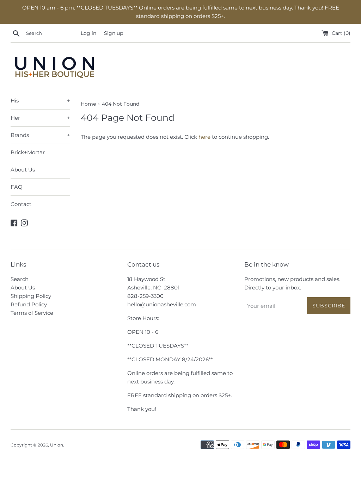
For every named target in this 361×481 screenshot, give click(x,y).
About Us (23, 169)
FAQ (17, 186)
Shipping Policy (31, 296)
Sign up (113, 33)
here (204, 136)
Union (56, 445)
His (40, 100)
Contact (21, 204)
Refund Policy (29, 304)
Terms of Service (32, 313)
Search (20, 279)
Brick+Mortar (28, 152)
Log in (88, 33)
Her (40, 117)
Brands (40, 135)
